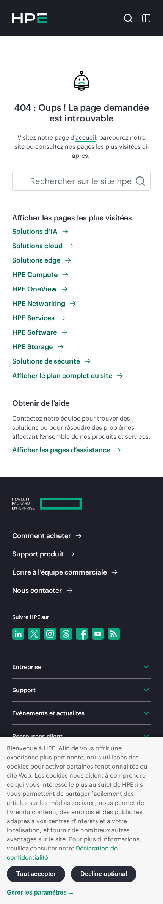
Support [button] (24, 690)
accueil (85, 137)
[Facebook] (82, 634)
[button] (128, 17)
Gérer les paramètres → (40, 892)
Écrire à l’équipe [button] (59, 572)
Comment (41, 535)
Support (38, 554)
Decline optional (103, 874)
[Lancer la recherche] (140, 181)
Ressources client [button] (37, 736)
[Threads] (66, 634)
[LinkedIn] (18, 634)
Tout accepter (36, 874)
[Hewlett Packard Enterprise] (29, 18)
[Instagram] (50, 634)
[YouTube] (98, 634)
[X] (34, 634)
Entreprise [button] (26, 667)
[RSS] (114, 634)
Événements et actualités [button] (48, 713)
